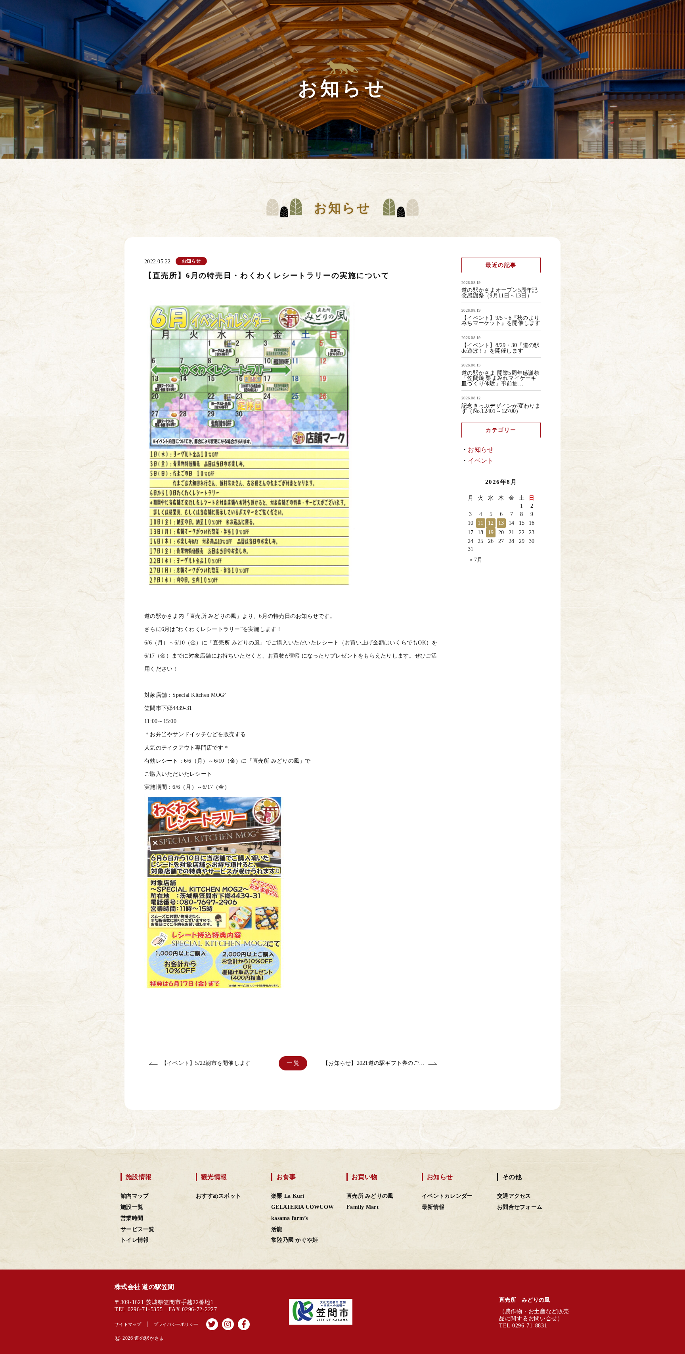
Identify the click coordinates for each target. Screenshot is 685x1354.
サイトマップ (128, 1324)
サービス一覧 (138, 1229)
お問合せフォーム (519, 1207)
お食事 (286, 1177)
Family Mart (362, 1207)
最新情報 (433, 1207)
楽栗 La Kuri (287, 1196)
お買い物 (364, 1177)
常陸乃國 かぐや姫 (294, 1240)
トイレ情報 (135, 1240)
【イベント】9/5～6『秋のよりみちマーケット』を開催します (501, 320)
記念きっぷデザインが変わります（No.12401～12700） (501, 408)
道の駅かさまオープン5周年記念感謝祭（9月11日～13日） (499, 293)
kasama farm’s (289, 1218)
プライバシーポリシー (176, 1324)
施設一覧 (132, 1207)
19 (491, 532)
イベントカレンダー (447, 1196)
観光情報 (214, 1177)
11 (480, 523)
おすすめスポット (218, 1196)
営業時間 (132, 1218)
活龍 (277, 1229)
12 (491, 523)
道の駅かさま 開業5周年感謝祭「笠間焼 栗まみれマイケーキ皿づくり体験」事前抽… (500, 378)
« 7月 (475, 560)
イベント (481, 460)
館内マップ (135, 1196)
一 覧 (293, 1063)
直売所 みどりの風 (369, 1196)
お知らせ (481, 449)
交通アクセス (514, 1196)
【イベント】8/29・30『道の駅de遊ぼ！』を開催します (500, 348)
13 (501, 523)
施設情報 (138, 1177)
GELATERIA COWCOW (302, 1207)
